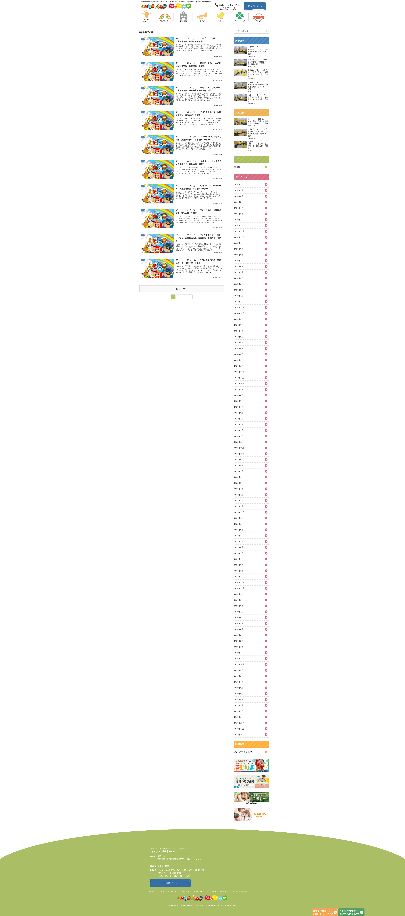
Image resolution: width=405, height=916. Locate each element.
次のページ (182, 288)
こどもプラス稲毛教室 (243, 752)
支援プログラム (171, 891)
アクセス (219, 891)
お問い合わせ (256, 6)
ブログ (190, 891)
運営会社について (246, 891)
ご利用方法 (181, 891)
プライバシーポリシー (231, 891)
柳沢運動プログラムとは (156, 891)
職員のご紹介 (198, 891)
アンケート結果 (209, 891)
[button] (266, 31)
